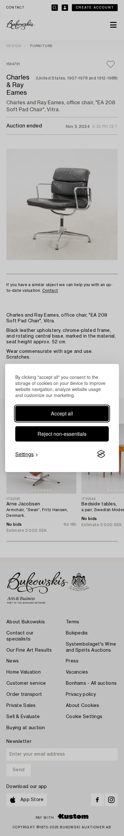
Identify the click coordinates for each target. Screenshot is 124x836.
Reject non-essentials (62, 433)
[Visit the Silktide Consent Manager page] (101, 454)
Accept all (62, 413)
